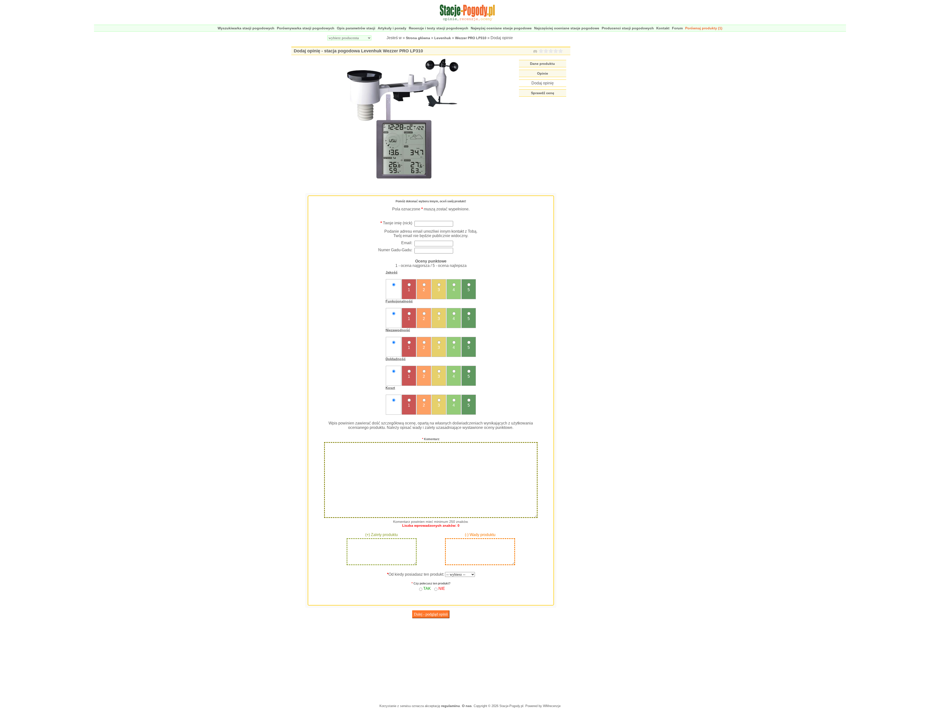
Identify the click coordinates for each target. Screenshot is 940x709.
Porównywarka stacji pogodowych (305, 28)
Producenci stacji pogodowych (628, 28)
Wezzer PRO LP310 (470, 38)
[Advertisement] (431, 660)
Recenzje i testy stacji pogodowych (438, 28)
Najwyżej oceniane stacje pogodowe (501, 28)
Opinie (542, 73)
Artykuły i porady (392, 28)
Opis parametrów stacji (356, 28)
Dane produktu (542, 64)
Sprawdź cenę (542, 93)
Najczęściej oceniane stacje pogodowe (566, 28)
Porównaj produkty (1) (703, 28)
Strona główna (418, 38)
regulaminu (450, 706)
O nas (467, 706)
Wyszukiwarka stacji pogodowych (246, 28)
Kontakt (663, 28)
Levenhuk (442, 38)
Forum (677, 28)
